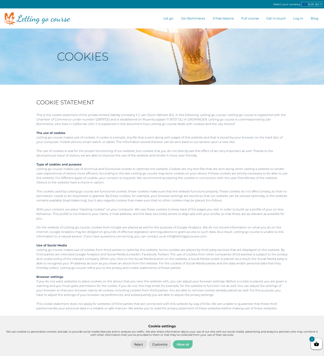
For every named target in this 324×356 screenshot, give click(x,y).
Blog (314, 18)
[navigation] (311, 4)
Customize (159, 344)
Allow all (183, 344)
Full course (250, 18)
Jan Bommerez (193, 18)
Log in (298, 18)
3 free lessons (223, 18)
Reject (138, 344)
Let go (168, 18)
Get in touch (276, 18)
